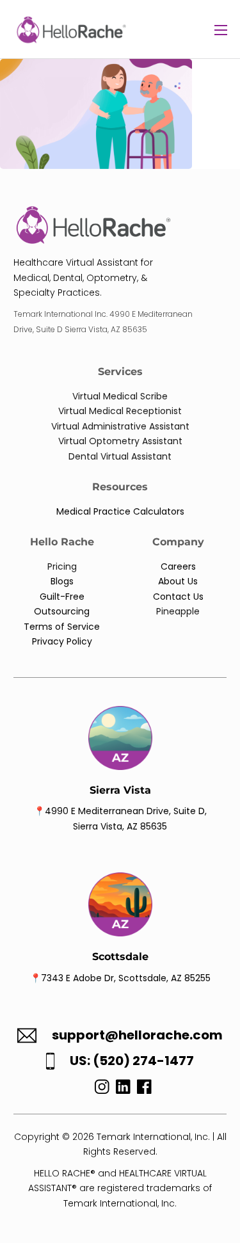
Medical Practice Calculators (120, 511)
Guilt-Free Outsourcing (62, 604)
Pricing (62, 566)
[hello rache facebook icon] (144, 1090)
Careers (178, 566)
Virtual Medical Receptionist (120, 411)
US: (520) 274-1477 (132, 1061)
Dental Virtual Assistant (120, 456)
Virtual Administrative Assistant (120, 426)
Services (120, 371)
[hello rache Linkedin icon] (123, 1090)
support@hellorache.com (137, 1035)
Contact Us (178, 596)
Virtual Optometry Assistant (120, 441)
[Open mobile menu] (220, 30)
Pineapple (178, 611)
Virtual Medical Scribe (120, 396)
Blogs (62, 581)
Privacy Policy (62, 641)
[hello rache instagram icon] (98, 1090)
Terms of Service (62, 626)
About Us (178, 581)
